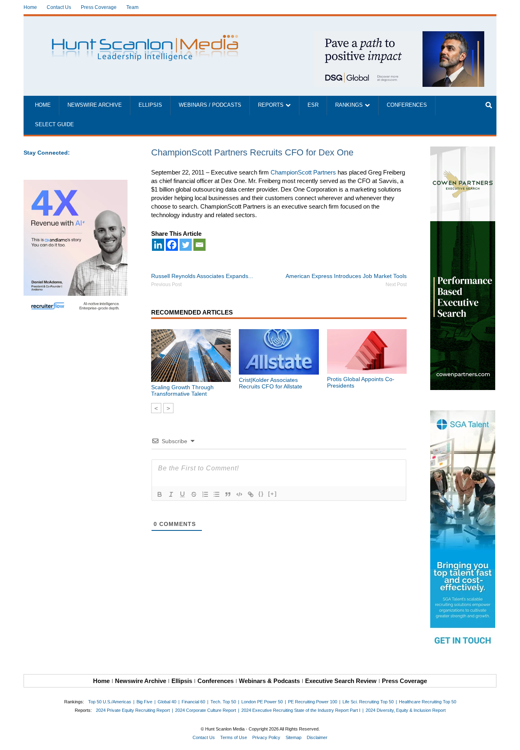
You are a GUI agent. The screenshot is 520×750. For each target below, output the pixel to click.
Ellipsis (150, 105)
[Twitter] (186, 245)
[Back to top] (508, 738)
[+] (272, 494)
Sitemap (293, 737)
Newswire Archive (94, 105)
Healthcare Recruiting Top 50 (427, 701)
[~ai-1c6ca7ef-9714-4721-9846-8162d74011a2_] (399, 35)
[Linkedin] (158, 245)
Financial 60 (193, 701)
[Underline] (182, 494)
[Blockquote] (228, 494)
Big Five (144, 701)
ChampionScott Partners (303, 172)
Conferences (407, 105)
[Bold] (159, 494)
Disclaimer (317, 737)
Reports (271, 105)
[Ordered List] (205, 494)
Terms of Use (233, 737)
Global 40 (167, 701)
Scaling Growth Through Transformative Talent (182, 390)
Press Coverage (99, 7)
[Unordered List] (216, 494)
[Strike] (193, 494)
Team (132, 7)
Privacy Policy (266, 737)
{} (261, 494)
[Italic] (171, 494)
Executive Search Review (341, 680)
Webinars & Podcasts (269, 680)
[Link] (250, 494)
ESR (313, 105)
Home (30, 7)
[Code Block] (239, 494)
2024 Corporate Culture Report (205, 710)
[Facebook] (172, 245)
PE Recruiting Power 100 (312, 701)
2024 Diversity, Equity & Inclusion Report (406, 710)
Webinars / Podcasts (210, 105)
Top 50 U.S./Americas (109, 701)
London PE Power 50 (262, 701)
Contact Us (59, 7)
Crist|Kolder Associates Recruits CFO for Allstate (270, 383)
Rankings (349, 105)
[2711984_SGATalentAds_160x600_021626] (463, 532)
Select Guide (54, 124)
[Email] (199, 245)
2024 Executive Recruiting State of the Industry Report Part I (300, 710)
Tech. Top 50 (223, 701)
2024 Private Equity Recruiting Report (133, 710)
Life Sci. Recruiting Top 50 (368, 701)
